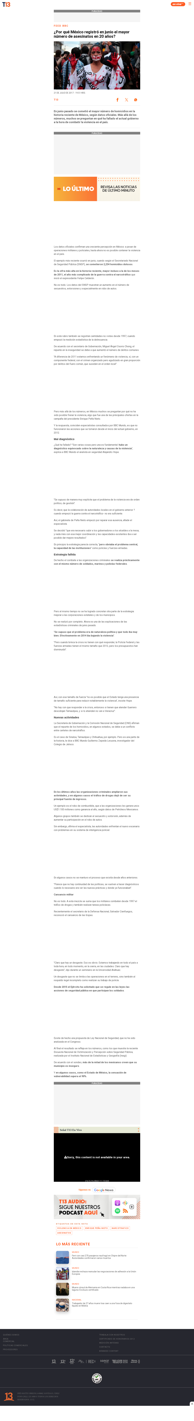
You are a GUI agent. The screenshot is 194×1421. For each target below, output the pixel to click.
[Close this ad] (192, 1404)
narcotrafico (120, 1228)
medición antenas (109, 1343)
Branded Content (109, 1351)
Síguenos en (85, 1189)
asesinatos (64, 1233)
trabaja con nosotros (112, 1335)
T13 (56, 99)
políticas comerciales (15, 1345)
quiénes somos (11, 1335)
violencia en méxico (69, 1228)
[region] (97, 1413)
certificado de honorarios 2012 (117, 1339)
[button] (117, 99)
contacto (104, 1347)
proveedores (10, 1349)
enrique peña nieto (96, 1228)
